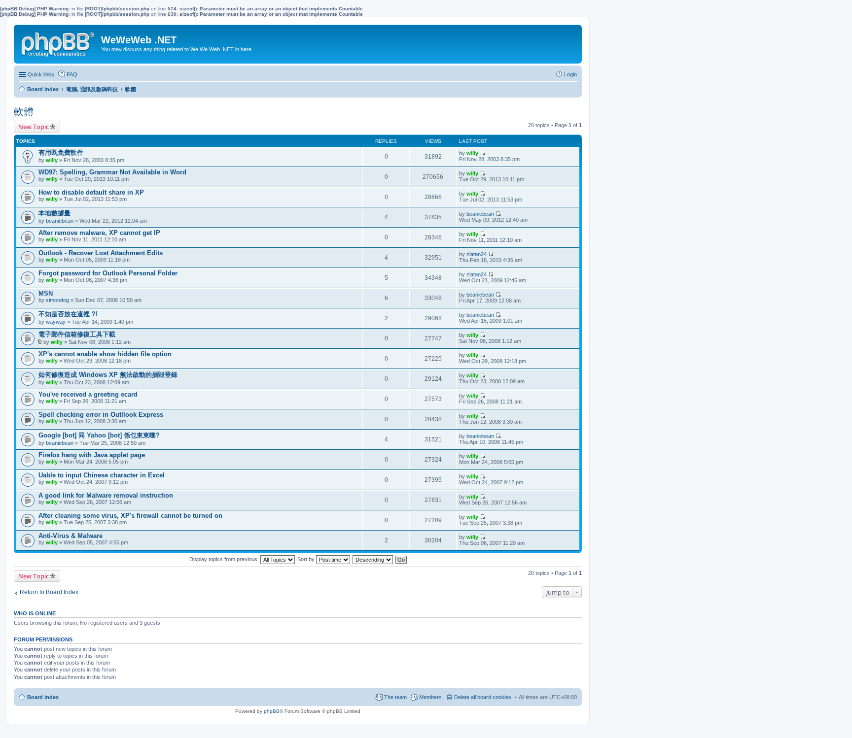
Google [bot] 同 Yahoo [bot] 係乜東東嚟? (99, 435)
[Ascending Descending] (373, 559)
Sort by (306, 559)
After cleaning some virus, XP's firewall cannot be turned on (130, 515)
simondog (57, 300)
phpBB (272, 711)
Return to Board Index (49, 592)
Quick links (41, 74)
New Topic (33, 126)
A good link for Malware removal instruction (105, 495)
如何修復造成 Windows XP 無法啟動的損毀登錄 (108, 374)
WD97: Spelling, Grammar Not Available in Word (112, 172)
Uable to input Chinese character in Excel (101, 475)
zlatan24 (476, 254)
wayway (56, 322)
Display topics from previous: (224, 559)
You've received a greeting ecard (88, 394)
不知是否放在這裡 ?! (68, 314)
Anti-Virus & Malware (70, 535)
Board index (43, 697)
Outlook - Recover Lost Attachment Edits (100, 253)
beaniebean (59, 221)
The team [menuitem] (395, 697)
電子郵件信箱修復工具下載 (76, 334)
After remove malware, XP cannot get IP (99, 232)
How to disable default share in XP (91, 192)
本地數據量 (54, 213)
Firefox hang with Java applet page (91, 455)
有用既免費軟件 (60, 152)
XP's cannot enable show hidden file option (105, 354)
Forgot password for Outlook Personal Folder (108, 273)
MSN (45, 293)
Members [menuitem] (430, 697)
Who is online (35, 613)
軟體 (24, 111)
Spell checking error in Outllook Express (100, 414)
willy (52, 160)
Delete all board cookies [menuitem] (482, 697)
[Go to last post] (482, 153)
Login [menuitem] (570, 74)
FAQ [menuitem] (72, 74)
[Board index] (58, 42)
